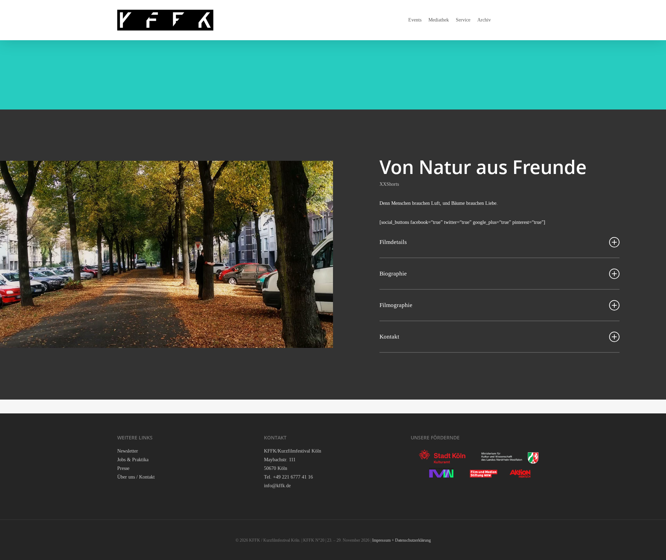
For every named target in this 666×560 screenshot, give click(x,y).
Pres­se (123, 468)
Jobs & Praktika (132, 459)
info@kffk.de (277, 485)
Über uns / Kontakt (136, 477)
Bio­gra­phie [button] (393, 273)
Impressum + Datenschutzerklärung (401, 540)
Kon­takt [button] (389, 336)
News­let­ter (127, 451)
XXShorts (389, 184)
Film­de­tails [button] (393, 242)
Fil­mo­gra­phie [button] (395, 305)
